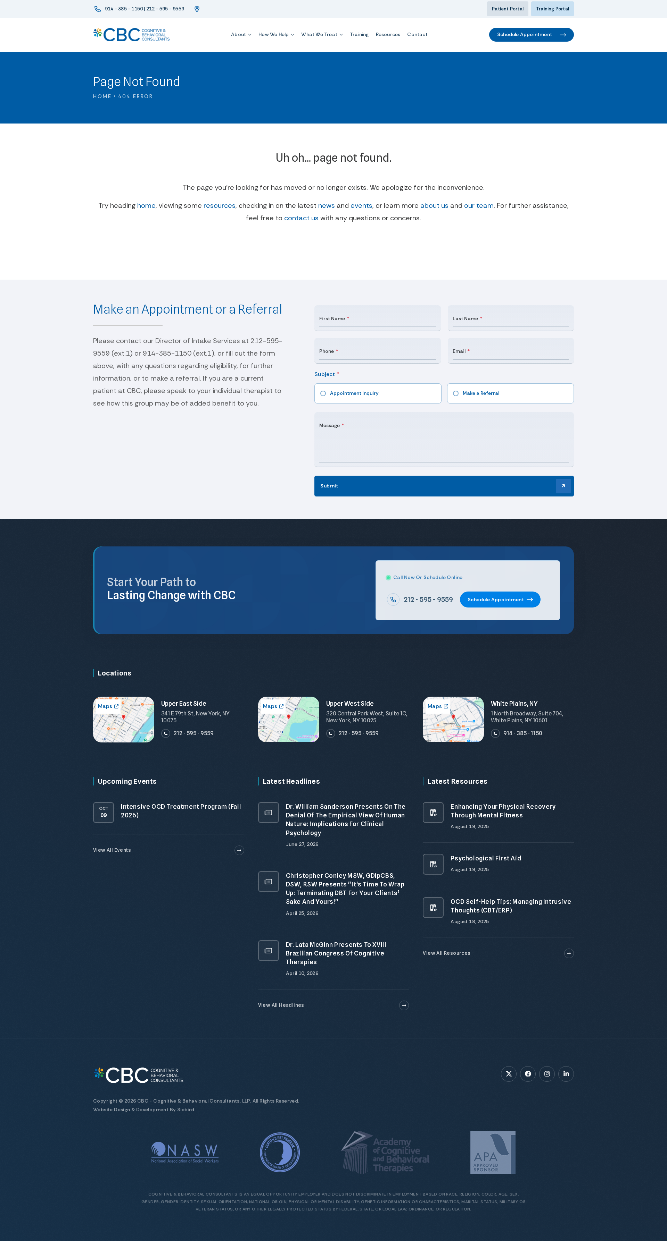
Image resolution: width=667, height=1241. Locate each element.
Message (329, 425)
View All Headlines (281, 1005)
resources (220, 205)
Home (102, 96)
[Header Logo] (131, 34)
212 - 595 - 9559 (428, 599)
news (326, 205)
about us (434, 205)
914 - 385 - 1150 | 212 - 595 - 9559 (144, 9)
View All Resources (446, 953)
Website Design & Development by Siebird (144, 1109)
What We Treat (319, 34)
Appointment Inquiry (354, 393)
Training (359, 34)
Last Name (465, 318)
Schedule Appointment (524, 34)
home (146, 205)
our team (479, 205)
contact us (301, 217)
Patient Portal (508, 9)
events (361, 205)
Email (459, 351)
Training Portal (552, 9)
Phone (326, 351)
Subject (324, 374)
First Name (332, 318)
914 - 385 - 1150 (522, 733)
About (238, 34)
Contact (417, 34)
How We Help (273, 34)
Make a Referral (481, 393)
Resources (388, 34)
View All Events (112, 850)
